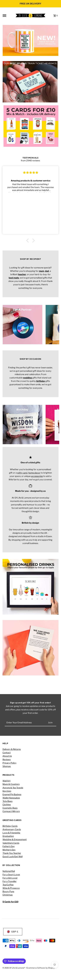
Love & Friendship (11, 832)
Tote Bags (7, 801)
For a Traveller (10, 881)
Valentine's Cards (11, 843)
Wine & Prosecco (11, 888)
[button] (28, 240)
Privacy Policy (9, 763)
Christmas (8, 895)
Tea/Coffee (8, 884)
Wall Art (7, 781)
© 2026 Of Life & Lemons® (14, 968)
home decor (34, 472)
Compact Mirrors (11, 811)
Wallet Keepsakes (11, 798)
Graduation (8, 836)
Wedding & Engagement (15, 839)
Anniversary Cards (12, 829)
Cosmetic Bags (10, 808)
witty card (22, 472)
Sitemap (7, 766)
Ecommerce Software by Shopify (40, 968)
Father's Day (9, 846)
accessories (37, 476)
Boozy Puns (8, 891)
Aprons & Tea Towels (13, 787)
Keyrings (7, 791)
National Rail (9, 871)
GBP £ (14, 931)
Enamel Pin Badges (12, 794)
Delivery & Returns (12, 749)
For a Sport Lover (11, 874)
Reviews (7, 759)
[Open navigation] (8, 15)
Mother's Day (9, 849)
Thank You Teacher (12, 853)
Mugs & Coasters (11, 784)
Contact (7, 752)
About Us (7, 756)
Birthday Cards (10, 826)
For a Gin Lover (10, 878)
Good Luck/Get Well (13, 856)
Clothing (7, 804)
